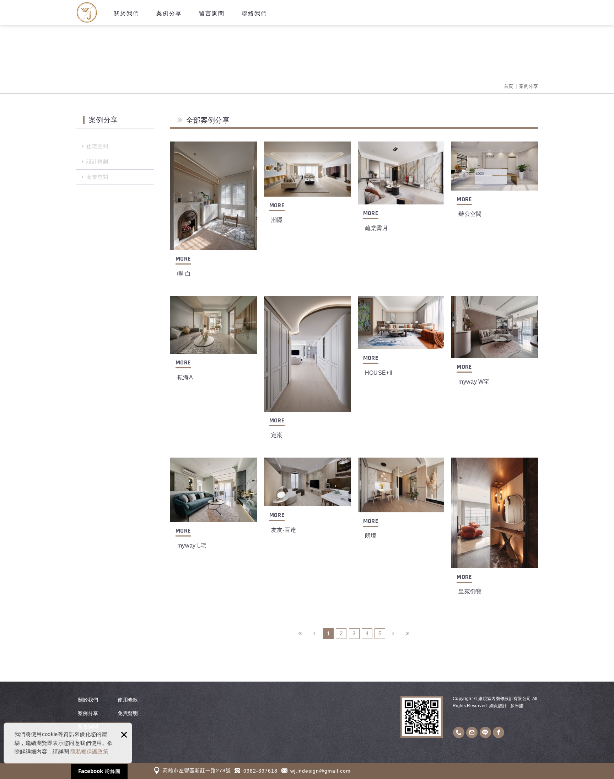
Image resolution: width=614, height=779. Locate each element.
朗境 (401, 503)
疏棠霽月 (401, 191)
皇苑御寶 (494, 530)
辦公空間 (494, 184)
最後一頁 (408, 633)
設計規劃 (97, 162)
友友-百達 (307, 500)
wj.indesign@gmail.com (320, 771)
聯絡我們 (254, 13)
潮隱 (307, 187)
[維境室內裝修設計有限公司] (86, 12)
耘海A (213, 342)
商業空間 (97, 177)
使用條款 (128, 700)
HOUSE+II (401, 340)
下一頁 (393, 633)
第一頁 (300, 633)
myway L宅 (213, 507)
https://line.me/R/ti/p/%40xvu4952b (485, 732)
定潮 (307, 371)
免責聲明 (128, 713)
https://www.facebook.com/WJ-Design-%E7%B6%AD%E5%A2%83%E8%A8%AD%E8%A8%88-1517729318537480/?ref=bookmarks (498, 732)
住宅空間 (97, 146)
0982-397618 (260, 771)
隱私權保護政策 (89, 751)
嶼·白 (213, 213)
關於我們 (126, 13)
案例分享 (169, 13)
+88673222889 (458, 732)
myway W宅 (494, 345)
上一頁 (314, 633)
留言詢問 (212, 13)
